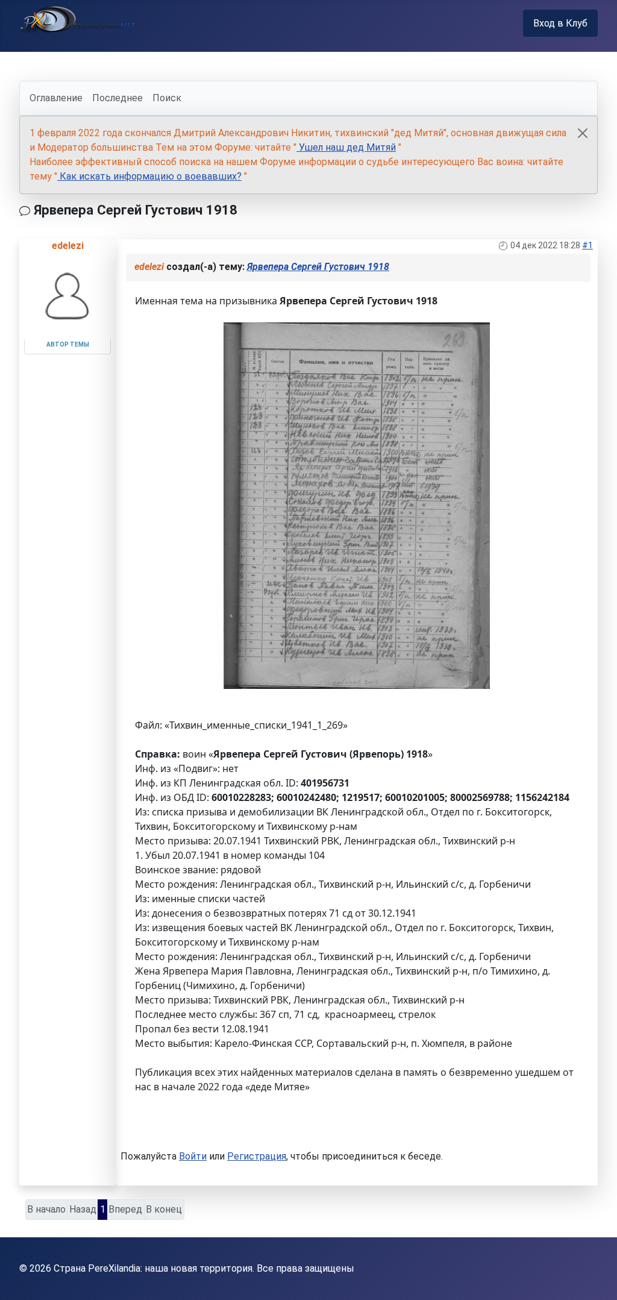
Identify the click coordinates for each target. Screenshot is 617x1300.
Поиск (166, 98)
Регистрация (256, 1156)
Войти (193, 1156)
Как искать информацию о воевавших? (149, 176)
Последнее (117, 98)
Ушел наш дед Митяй (346, 147)
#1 (587, 245)
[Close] (582, 133)
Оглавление (56, 98)
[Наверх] (595, 1277)
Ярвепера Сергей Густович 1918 (318, 266)
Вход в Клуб (560, 23)
